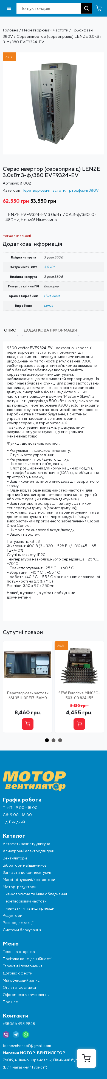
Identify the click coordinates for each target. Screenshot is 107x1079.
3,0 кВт (49, 267)
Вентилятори (15, 858)
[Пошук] (86, 8)
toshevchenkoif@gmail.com (27, 1045)
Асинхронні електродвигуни (28, 851)
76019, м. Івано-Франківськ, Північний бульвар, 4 (46, 1060)
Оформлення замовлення (26, 994)
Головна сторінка (19, 951)
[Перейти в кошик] (99, 8)
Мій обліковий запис (21, 980)
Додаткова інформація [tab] (50, 330)
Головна (10, 30)
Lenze (48, 305)
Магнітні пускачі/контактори (29, 879)
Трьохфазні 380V (83, 190)
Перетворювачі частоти (45, 30)
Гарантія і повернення (23, 966)
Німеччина (52, 296)
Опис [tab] (10, 330)
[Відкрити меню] (8, 8)
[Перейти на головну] (53, 781)
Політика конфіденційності (27, 959)
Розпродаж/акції (18, 922)
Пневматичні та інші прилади (28, 908)
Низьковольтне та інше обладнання (35, 894)
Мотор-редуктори (19, 887)
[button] (47, 740)
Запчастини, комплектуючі (27, 872)
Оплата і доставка (19, 987)
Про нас (10, 1002)
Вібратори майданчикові (25, 865)
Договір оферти (17, 973)
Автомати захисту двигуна (26, 844)
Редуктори (12, 915)
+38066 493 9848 (19, 1023)
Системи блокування (22, 930)
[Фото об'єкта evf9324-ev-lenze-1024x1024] (53, 54)
